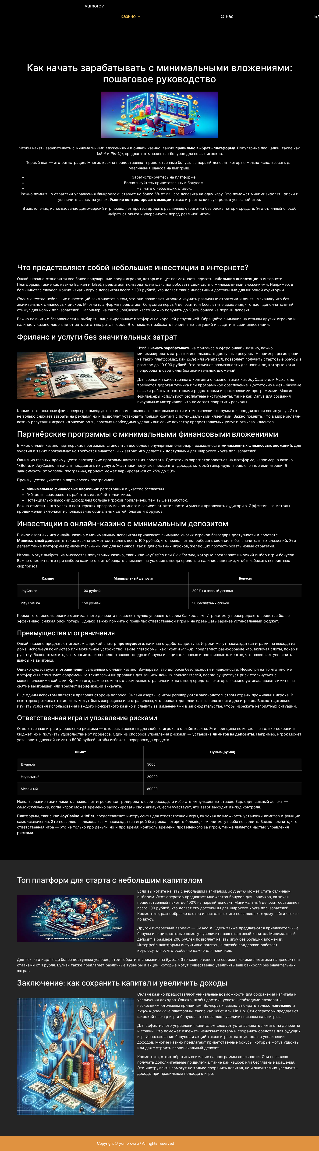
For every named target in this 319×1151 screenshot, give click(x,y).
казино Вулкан (73, 284)
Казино (128, 16)
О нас (227, 16)
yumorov (94, 6)
